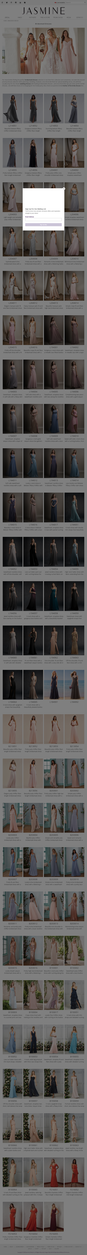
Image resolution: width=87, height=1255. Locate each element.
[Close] (64, 188)
